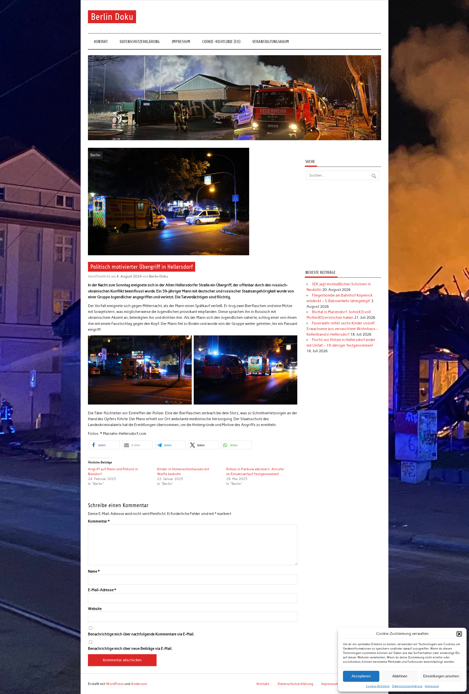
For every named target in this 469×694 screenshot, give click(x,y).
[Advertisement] (343, 225)
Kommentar (99, 521)
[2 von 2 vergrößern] (290, 341)
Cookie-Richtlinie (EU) (221, 41)
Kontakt (101, 41)
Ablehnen (399, 676)
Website (95, 609)
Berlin (95, 155)
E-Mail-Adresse (102, 590)
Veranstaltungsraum (270, 41)
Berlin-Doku (158, 276)
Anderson (139, 684)
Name (94, 571)
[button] (459, 633)
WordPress (115, 684)
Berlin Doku (112, 17)
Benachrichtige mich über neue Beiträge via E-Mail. (130, 649)
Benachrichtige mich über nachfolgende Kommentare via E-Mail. (141, 634)
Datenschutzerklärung (407, 686)
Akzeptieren (361, 676)
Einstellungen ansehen (441, 676)
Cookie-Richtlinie (378, 686)
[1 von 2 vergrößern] (185, 341)
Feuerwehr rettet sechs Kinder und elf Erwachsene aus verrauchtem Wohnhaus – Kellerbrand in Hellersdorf (342, 329)
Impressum (432, 686)
